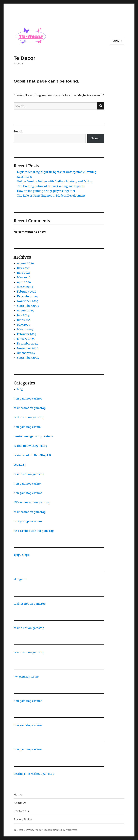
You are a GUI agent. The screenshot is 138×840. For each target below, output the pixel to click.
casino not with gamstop (30, 445)
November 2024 (27, 348)
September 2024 (28, 357)
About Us (20, 802)
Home (18, 794)
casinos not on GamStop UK (32, 455)
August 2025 (25, 310)
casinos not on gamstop (30, 408)
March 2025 (25, 329)
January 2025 (26, 338)
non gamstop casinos (28, 398)
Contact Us (21, 811)
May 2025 (23, 324)
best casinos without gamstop (34, 530)
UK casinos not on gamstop (32, 502)
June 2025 (23, 320)
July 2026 (23, 268)
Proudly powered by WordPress (60, 830)
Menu (117, 41)
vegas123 (20, 464)
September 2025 (28, 305)
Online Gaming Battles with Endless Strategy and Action (54, 181)
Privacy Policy (23, 819)
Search (18, 131)
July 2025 (23, 315)
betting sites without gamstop (34, 773)
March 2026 (25, 286)
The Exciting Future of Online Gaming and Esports (50, 186)
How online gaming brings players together (46, 190)
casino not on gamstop (29, 417)
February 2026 (27, 291)
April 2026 (24, 282)
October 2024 (26, 353)
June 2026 (24, 272)
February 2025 (26, 334)
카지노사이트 (22, 555)
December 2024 (27, 343)
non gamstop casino (27, 427)
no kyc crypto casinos (28, 521)
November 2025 (27, 301)
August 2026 (25, 263)
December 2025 (27, 296)
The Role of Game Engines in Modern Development (51, 195)
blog (20, 389)
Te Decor (24, 58)
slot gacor (20, 579)
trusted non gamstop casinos (33, 436)
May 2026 (23, 277)
